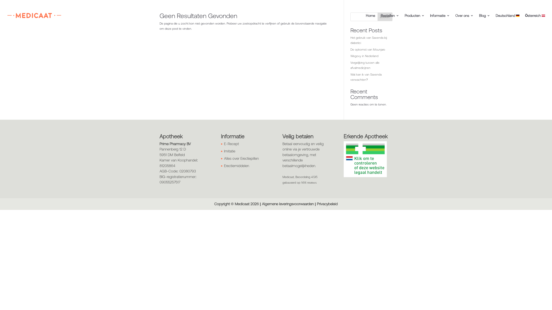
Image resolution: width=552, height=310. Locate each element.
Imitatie (229, 151)
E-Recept (231, 144)
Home (370, 15)
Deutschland (506, 15)
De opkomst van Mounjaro (367, 49)
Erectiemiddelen (236, 166)
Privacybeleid (327, 204)
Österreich (533, 15)
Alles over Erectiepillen (241, 158)
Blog (482, 15)
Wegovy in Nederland (364, 56)
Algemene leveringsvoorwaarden (288, 204)
